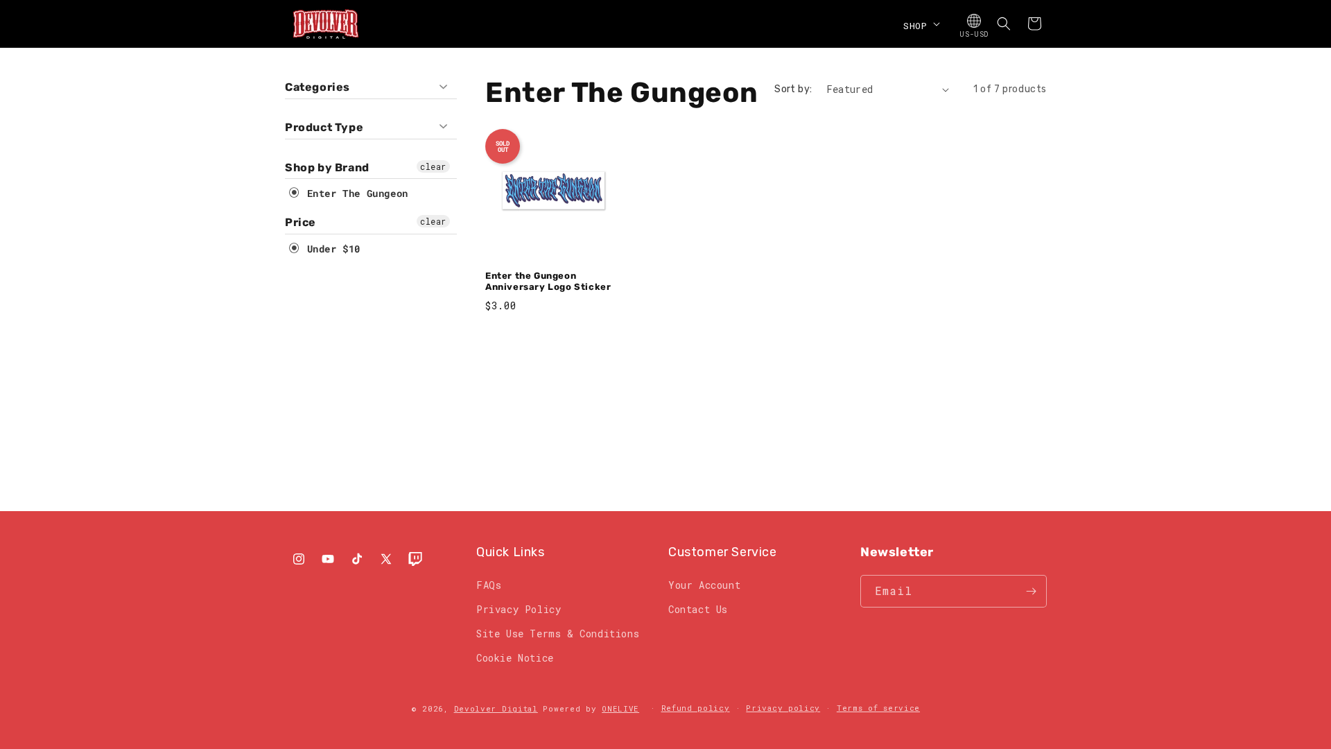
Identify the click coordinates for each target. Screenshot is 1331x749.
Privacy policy (783, 708)
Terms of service (878, 708)
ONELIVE (620, 708)
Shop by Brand (327, 167)
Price (300, 222)
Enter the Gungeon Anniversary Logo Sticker (548, 281)
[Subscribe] (1031, 591)
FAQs (488, 585)
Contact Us (698, 609)
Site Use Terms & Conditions (557, 633)
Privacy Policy (518, 609)
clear (433, 166)
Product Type (324, 127)
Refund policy (695, 708)
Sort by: (793, 89)
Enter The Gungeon (354, 193)
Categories (317, 87)
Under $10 (330, 248)
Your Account (704, 585)
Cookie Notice (515, 657)
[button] (920, 23)
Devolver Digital (496, 708)
